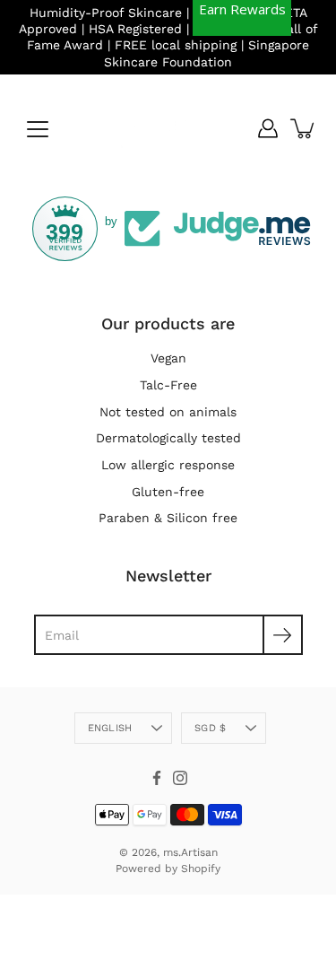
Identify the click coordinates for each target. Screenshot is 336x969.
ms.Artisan (190, 852)
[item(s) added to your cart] (303, 128)
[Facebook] (157, 778)
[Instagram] (180, 778)
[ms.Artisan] (168, 128)
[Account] (268, 128)
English (110, 728)
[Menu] (37, 129)
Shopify (200, 868)
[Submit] (283, 635)
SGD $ (210, 728)
